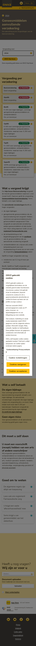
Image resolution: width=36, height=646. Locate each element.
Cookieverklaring (12, 350)
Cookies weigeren (18, 364)
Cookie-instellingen (18, 358)
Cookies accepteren (18, 371)
